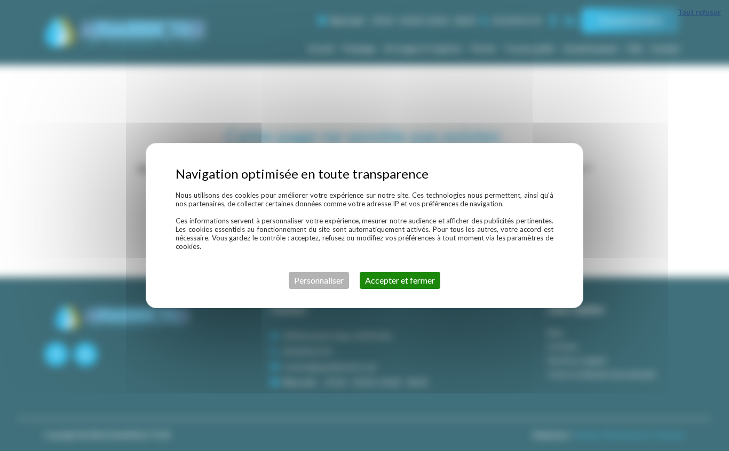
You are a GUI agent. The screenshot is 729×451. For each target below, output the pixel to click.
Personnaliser (319, 280)
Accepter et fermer (400, 280)
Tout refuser (699, 12)
